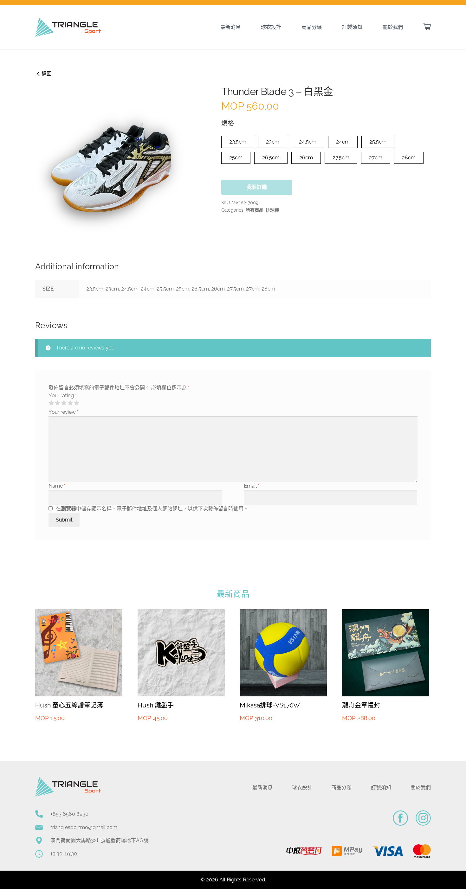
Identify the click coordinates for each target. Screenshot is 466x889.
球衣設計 (271, 27)
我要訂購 (257, 187)
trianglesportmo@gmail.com (83, 827)
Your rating (63, 396)
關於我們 (393, 27)
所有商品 (254, 210)
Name (57, 486)
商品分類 (311, 27)
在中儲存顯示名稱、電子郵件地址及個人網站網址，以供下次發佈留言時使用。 (152, 509)
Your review (64, 412)
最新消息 (230, 27)
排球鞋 (272, 210)
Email (252, 486)
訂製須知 (352, 27)
